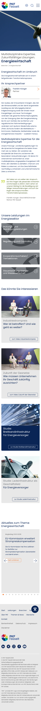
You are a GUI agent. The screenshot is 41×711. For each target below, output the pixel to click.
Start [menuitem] (3, 610)
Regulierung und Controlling (17, 241)
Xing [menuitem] (8, 646)
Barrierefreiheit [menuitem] (7, 623)
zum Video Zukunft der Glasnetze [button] (23, 395)
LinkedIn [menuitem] (3, 646)
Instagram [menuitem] (14, 646)
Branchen (4, 66)
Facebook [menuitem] (19, 646)
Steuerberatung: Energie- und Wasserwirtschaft (16, 272)
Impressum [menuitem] (32, 623)
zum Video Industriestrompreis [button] (24, 339)
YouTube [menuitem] (24, 646)
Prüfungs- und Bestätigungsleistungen (15, 228)
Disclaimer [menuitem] (5, 628)
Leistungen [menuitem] (12, 610)
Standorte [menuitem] (30, 615)
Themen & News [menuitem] (17, 615)
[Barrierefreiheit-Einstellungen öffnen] (35, 609)
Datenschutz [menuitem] (21, 623)
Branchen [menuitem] (23, 610)
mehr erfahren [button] (13, 560)
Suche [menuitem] (32, 5)
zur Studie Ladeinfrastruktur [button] (25, 499)
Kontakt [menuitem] (4, 619)
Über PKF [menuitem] (4, 615)
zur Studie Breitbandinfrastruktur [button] (23, 447)
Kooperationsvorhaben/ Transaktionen (15, 257)
